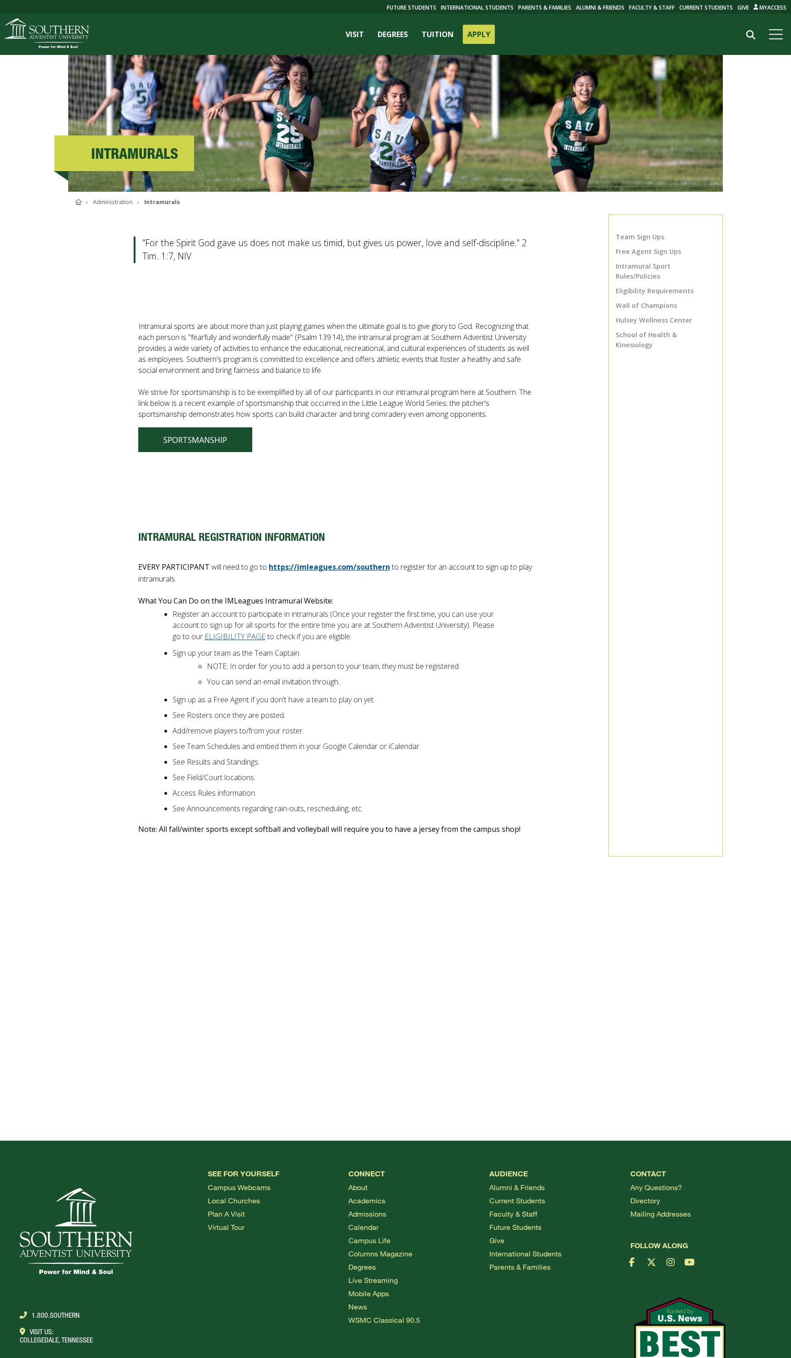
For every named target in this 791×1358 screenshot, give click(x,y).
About (358, 1187)
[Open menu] (777, 34)
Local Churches (234, 1200)
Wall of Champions (646, 305)
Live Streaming (373, 1280)
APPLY (478, 34)
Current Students (706, 7)
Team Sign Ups (640, 236)
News (357, 1306)
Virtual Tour (226, 1227)
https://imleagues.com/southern (329, 567)
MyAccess (772, 7)
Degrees (362, 1266)
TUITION (438, 34)
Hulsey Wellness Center (654, 320)
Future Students (515, 1227)
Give (743, 7)
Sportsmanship (195, 439)
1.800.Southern (56, 1315)
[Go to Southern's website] (46, 34)
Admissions (367, 1213)
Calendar (363, 1227)
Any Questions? (656, 1187)
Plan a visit (226, 1213)
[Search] (750, 35)
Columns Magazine (380, 1253)
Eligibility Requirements (654, 290)
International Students (477, 7)
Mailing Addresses (660, 1213)
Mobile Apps (368, 1293)
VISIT (355, 34)
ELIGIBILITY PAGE (235, 636)
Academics (366, 1200)
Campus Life (369, 1240)
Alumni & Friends (600, 7)
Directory (645, 1200)
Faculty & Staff (652, 7)
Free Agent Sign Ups (648, 251)
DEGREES (393, 34)
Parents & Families (544, 7)
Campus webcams (239, 1187)
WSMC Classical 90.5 (384, 1319)
